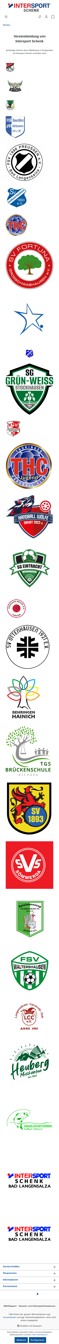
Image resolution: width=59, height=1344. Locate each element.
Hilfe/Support (10, 1306)
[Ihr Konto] (46, 16)
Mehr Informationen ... (40, 1335)
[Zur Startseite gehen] (29, 7)
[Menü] (6, 16)
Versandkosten (10, 1317)
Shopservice (10, 1273)
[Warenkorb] (53, 16)
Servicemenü (10, 1286)
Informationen (10, 1279)
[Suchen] (39, 16)
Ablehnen (21, 1340)
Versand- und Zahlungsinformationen (37, 1306)
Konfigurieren (37, 1340)
